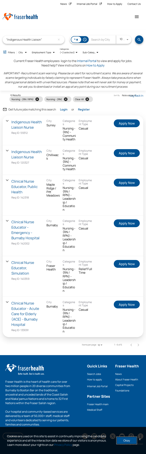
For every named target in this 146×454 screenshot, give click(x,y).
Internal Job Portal (87, 4)
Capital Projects (124, 385)
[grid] (65, 99)
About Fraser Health (126, 379)
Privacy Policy (63, 445)
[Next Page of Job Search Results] (138, 344)
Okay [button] (126, 440)
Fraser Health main (97, 404)
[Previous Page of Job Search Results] (131, 344)
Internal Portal (87, 61)
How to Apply (114, 4)
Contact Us (134, 4)
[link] (73, 130)
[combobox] (31, 39)
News (63, 4)
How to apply (94, 379)
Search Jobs (94, 374)
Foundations (122, 390)
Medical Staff (94, 409)
